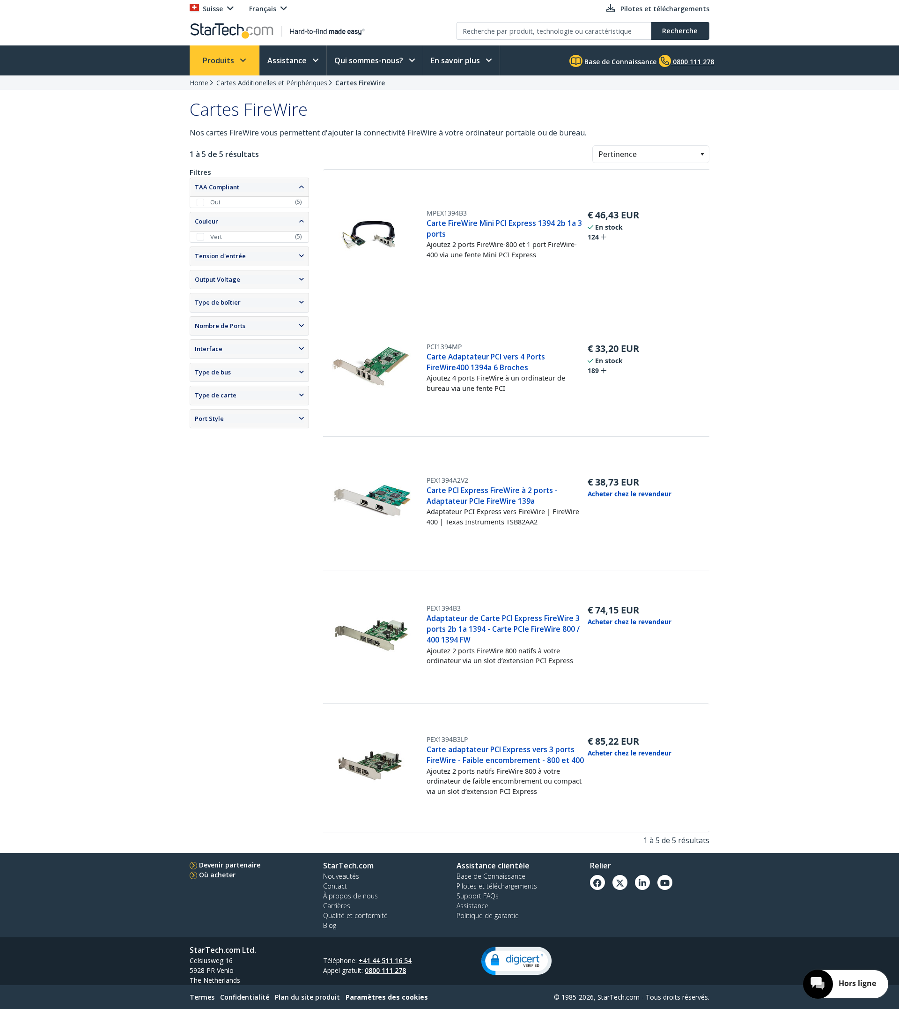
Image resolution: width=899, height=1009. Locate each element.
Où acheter (217, 874)
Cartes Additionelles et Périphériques (271, 82)
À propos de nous (350, 895)
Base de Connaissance (619, 61)
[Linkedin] (642, 882)
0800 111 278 (385, 970)
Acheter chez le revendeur (629, 494)
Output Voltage (217, 279)
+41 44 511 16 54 (385, 960)
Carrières (336, 905)
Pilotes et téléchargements (497, 886)
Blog (329, 925)
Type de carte (215, 395)
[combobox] (650, 154)
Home (199, 82)
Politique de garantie (488, 915)
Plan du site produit (307, 997)
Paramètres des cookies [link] (387, 997)
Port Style (209, 418)
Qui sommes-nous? (369, 60)
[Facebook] (597, 882)
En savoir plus (456, 60)
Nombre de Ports (220, 325)
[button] (702, 154)
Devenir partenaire (229, 864)
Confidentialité (244, 997)
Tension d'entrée (220, 256)
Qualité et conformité (355, 915)
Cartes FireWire (360, 82)
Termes (202, 997)
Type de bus (213, 372)
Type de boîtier (218, 302)
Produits (219, 60)
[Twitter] (619, 882)
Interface (208, 348)
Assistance (288, 60)
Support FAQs (478, 895)
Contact (335, 886)
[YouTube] (664, 882)
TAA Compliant (217, 187)
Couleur (206, 221)
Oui (215, 202)
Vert (216, 236)
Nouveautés (341, 876)
